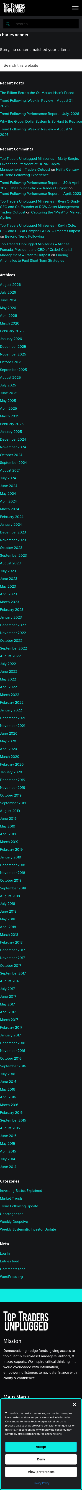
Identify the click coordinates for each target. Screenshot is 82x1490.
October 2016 (10, 1058)
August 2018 (10, 896)
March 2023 (9, 602)
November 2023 (13, 540)
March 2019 (9, 842)
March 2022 (9, 695)
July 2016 (7, 1074)
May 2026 (8, 308)
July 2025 (8, 385)
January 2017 (10, 1035)
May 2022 (8, 679)
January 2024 (11, 524)
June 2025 (8, 393)
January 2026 (11, 339)
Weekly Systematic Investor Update (28, 1229)
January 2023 (11, 617)
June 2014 (8, 1167)
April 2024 (8, 501)
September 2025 (13, 370)
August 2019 (10, 811)
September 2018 (13, 888)
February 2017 (11, 1027)
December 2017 (12, 950)
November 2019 (12, 787)
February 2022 (11, 702)
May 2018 (7, 919)
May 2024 (8, 493)
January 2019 (10, 857)
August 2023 (10, 563)
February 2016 (11, 1112)
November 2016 (12, 1050)
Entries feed (9, 1261)
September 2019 (13, 803)
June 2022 (8, 671)
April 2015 (8, 1151)
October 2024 (11, 455)
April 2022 (8, 687)
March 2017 (9, 1020)
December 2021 (12, 718)
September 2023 (13, 555)
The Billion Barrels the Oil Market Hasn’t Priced (37, 93)
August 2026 (10, 284)
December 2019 (12, 780)
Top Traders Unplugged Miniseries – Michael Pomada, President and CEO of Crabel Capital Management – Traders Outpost (36, 249)
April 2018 (8, 927)
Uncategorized (11, 1214)
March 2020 (9, 756)
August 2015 (10, 1128)
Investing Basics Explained (21, 1190)
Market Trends (11, 1198)
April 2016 (8, 1097)
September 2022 (13, 648)
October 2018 (10, 880)
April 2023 (8, 594)
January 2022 (11, 710)
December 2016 (12, 1043)
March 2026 (9, 323)
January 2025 (11, 431)
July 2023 (8, 571)
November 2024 (13, 447)
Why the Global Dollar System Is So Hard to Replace (41, 121)
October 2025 (11, 362)
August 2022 (10, 656)
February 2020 (12, 764)
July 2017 (7, 989)
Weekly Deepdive (14, 1221)
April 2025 (8, 408)
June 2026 (8, 300)
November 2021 (12, 725)
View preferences (41, 1472)
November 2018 (12, 873)
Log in (5, 1253)
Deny (41, 1459)
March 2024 (9, 509)
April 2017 (8, 1012)
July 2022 (8, 664)
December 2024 (13, 439)
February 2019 (11, 849)
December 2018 (12, 865)
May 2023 (8, 586)
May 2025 (8, 401)
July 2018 (7, 903)
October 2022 (11, 640)
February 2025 (11, 424)
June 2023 (8, 578)
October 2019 (10, 795)
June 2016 (8, 1081)
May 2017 (7, 1004)
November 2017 (12, 958)
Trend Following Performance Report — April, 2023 (40, 193)
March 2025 (9, 416)
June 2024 (8, 486)
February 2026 (11, 331)
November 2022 (13, 633)
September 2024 (13, 462)
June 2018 (8, 911)
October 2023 (11, 548)
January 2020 (11, 772)
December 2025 (13, 346)
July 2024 (8, 478)
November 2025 (13, 354)
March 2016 (9, 1105)
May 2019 (7, 826)
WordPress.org (11, 1276)
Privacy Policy (41, 1483)
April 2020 (8, 749)
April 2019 (8, 834)
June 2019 (8, 818)
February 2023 (11, 609)
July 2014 (7, 1159)
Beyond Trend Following (24, 236)
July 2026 (8, 292)
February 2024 (11, 517)
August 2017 (10, 981)
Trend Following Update (19, 1206)
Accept (41, 1447)
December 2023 (13, 532)
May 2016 (7, 1089)
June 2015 (8, 1136)
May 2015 (7, 1143)
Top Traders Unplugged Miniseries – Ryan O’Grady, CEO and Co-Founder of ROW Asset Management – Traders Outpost (41, 207)
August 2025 (10, 377)
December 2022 (13, 625)
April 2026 (8, 315)
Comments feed (13, 1269)
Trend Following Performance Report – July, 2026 (39, 114)
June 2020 (9, 733)
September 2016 (13, 1066)
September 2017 (13, 973)
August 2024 (10, 470)
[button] (74, 1404)
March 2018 (9, 934)
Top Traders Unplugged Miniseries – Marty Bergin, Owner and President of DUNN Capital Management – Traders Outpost (39, 164)
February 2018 (11, 942)
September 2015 (13, 1120)
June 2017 (8, 996)
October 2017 (10, 965)
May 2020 (8, 741)
